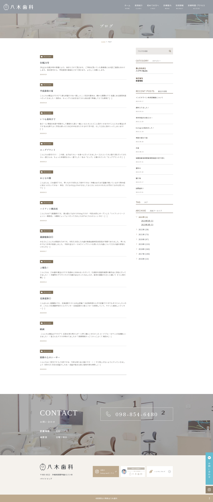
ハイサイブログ (159, 471)
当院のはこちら (107, 471)
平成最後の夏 (46, 90)
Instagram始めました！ (145, 128)
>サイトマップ (46, 478)
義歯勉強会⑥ (46, 236)
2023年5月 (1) (147, 221)
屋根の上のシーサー (50, 357)
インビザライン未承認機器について (149, 97)
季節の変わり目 (142, 138)
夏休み (138, 168)
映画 (42, 329)
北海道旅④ (45, 298)
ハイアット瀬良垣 (49, 208)
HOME (103, 42)
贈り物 (138, 178)
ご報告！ (44, 267)
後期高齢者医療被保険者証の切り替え (150, 158)
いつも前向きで (47, 119)
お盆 (137, 148)
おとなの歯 (45, 178)
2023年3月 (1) (147, 224)
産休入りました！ (142, 107)
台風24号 (44, 62)
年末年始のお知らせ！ (144, 118)
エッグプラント (47, 149)
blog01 (47, 56)
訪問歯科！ (140, 188)
